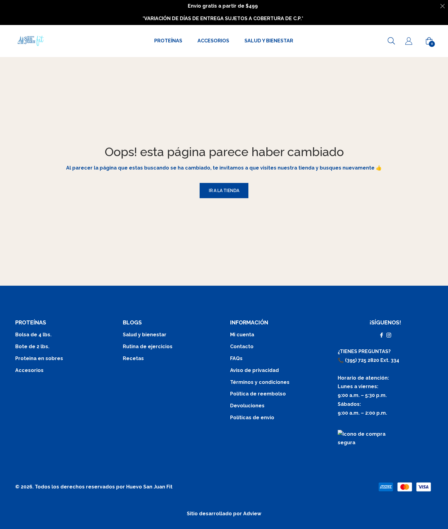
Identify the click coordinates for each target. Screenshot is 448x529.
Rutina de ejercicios (147, 346)
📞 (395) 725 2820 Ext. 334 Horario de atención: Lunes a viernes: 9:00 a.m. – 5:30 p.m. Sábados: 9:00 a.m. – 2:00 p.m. (368, 386)
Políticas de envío (252, 417)
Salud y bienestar (144, 335)
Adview (252, 513)
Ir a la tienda (224, 190)
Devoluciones (247, 406)
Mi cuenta (242, 335)
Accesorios (29, 370)
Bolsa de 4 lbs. (33, 335)
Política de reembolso (258, 394)
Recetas (133, 358)
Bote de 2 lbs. (32, 346)
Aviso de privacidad (254, 370)
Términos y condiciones (260, 382)
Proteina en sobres (39, 358)
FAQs (236, 358)
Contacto (242, 346)
